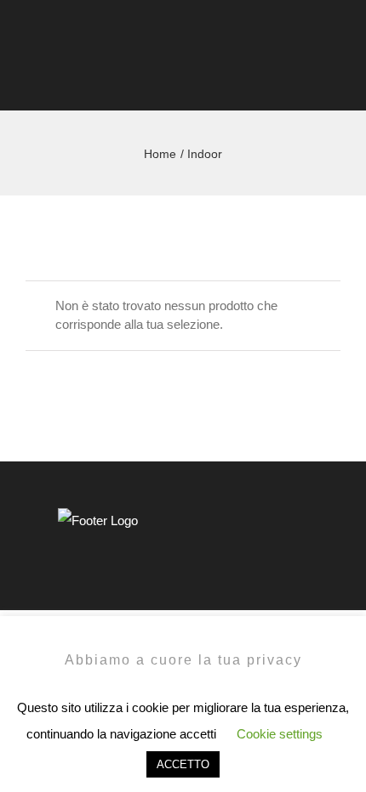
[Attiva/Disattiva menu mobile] (333, 76)
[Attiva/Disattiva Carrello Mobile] (303, 76)
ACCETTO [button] (183, 764)
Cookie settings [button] (280, 734)
